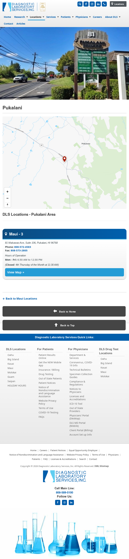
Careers (97, 16)
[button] (64, 159)
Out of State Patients (50, 378)
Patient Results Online (47, 356)
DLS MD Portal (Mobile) (77, 424)
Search (82, 459)
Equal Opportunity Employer (83, 450)
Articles (20, 23)
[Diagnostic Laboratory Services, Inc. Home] (24, 12)
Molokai (12, 372)
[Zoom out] (7, 198)
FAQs (41, 416)
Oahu (11, 355)
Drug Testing (46, 374)
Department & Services (77, 356)
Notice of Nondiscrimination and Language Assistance (49, 392)
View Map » (15, 272)
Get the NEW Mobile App (50, 364)
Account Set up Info (81, 434)
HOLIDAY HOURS (17, 385)
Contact (8, 23)
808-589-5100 (64, 492)
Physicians (82, 16)
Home (7, 16)
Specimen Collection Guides (81, 375)
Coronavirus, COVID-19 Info (81, 364)
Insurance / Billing (49, 369)
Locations (119, 4)
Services (51, 16)
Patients (66, 16)
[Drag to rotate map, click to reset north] (7, 204)
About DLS (111, 16)
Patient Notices (47, 382)
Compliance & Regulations (77, 383)
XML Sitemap (101, 466)
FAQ (45, 459)
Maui (10, 368)
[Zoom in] (7, 191)
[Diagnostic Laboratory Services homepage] (64, 481)
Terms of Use (46, 408)
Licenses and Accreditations (78, 398)
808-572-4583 (22, 247)
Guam (11, 376)
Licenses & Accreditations (63, 459)
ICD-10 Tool (76, 403)
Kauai (11, 363)
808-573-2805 (19, 250)
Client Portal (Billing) (81, 430)
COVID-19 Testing (48, 412)
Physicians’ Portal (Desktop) (79, 417)
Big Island (13, 359)
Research (19, 16)
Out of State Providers (76, 409)
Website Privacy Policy (47, 402)
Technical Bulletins (80, 369)
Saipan (11, 381)
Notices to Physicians (75, 390)
